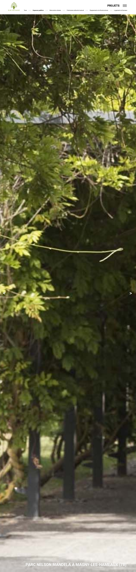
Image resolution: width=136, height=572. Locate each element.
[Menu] (124, 5)
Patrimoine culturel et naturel (75, 10)
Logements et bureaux (120, 10)
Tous (25, 10)
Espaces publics (38, 10)
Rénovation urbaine (55, 10)
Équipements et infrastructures (99, 10)
